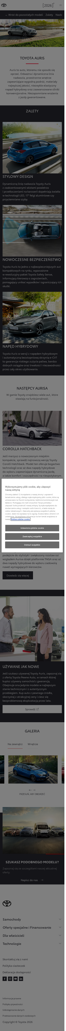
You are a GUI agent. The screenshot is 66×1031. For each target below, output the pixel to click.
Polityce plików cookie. (20, 519)
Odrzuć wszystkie (32, 544)
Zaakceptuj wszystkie (32, 536)
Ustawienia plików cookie (32, 528)
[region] (32, 516)
